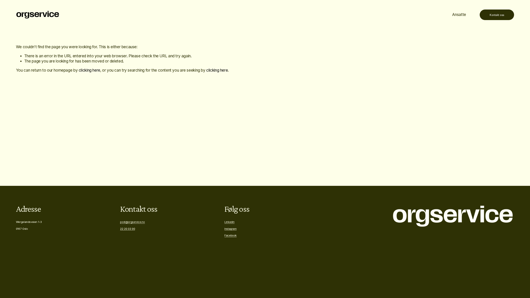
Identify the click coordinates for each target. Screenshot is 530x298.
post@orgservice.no (132, 221)
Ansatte (459, 14)
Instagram (230, 228)
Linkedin (229, 221)
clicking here (89, 70)
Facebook (230, 235)
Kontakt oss (497, 15)
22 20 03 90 (127, 228)
